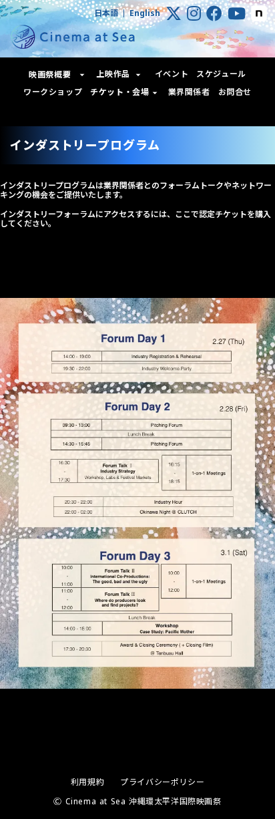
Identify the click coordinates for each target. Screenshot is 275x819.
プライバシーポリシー (162, 782)
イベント (171, 73)
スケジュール (221, 73)
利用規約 (87, 782)
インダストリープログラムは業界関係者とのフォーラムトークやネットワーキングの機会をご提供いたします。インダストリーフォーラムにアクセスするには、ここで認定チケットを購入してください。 (136, 205)
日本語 (106, 13)
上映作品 (112, 74)
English (144, 13)
